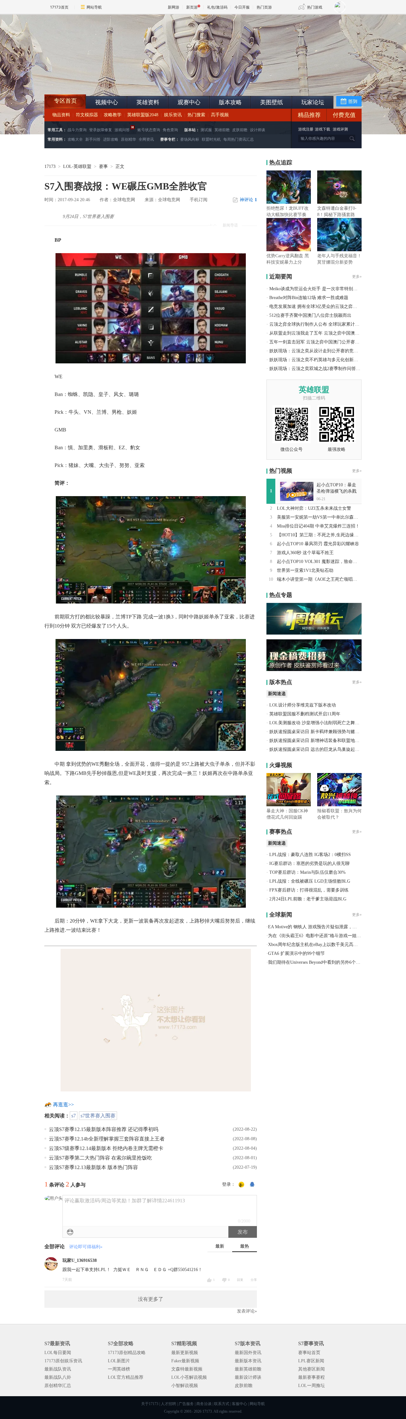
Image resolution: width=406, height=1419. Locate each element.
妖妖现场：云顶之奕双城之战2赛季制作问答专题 (317, 368)
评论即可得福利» (85, 1246)
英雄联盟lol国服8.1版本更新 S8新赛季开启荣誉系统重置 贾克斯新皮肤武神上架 (93, 79)
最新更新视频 (184, 1352)
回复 (240, 1280)
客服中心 (239, 1404)
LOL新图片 (119, 1360)
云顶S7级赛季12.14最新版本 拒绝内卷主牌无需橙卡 (106, 1148)
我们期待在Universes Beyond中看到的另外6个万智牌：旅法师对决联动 (336, 962)
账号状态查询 (148, 130)
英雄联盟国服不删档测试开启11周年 (304, 714)
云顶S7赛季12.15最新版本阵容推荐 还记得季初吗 (103, 1129)
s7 (73, 1115)
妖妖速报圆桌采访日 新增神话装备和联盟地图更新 (318, 740)
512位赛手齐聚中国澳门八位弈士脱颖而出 (310, 315)
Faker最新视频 (185, 1360)
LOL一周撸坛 (311, 1385)
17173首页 (59, 7)
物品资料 (61, 114)
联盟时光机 (211, 139)
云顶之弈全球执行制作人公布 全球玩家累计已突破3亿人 (324, 324)
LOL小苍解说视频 (189, 1377)
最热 (244, 1246)
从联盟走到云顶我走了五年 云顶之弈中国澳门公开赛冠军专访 (329, 333)
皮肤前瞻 (239, 130)
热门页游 (264, 7)
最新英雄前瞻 (248, 1369)
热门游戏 (314, 7)
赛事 (103, 166)
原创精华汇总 (57, 1385)
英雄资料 (147, 102)
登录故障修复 (100, 130)
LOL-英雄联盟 (77, 166)
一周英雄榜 (119, 1369)
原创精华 (128, 139)
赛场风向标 (189, 139)
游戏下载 (322, 129)
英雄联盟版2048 (142, 114)
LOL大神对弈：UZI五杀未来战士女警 (314, 508)
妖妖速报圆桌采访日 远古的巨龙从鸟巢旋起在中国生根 (323, 749)
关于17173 (149, 1404)
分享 (254, 1280)
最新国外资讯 (248, 1352)
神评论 (248, 199)
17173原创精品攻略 (127, 1352)
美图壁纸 (271, 102)
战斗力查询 (77, 130)
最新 (219, 1246)
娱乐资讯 (173, 114)
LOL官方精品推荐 (125, 1377)
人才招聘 (168, 1404)
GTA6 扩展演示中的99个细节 (296, 953)
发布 (243, 1232)
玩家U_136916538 (79, 1260)
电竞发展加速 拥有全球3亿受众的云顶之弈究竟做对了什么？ (328, 306)
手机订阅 (198, 199)
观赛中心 (189, 102)
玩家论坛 (312, 102)
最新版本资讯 (248, 1360)
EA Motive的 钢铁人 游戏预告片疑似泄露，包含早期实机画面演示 (332, 926)
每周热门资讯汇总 (238, 139)
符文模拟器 (87, 114)
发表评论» (247, 1311)
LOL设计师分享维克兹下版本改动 (302, 705)
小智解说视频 (184, 1385)
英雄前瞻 (222, 130)
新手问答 (93, 139)
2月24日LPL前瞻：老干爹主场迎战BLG (307, 899)
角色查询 (170, 130)
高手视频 (220, 114)
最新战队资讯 (57, 1369)
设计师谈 (257, 130)
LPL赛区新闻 (311, 1360)
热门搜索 (196, 114)
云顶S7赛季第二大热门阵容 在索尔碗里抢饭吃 (100, 1157)
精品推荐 (309, 115)
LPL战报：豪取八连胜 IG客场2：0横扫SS (310, 854)
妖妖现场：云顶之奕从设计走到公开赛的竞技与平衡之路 (324, 350)
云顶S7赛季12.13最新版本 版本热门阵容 (93, 1167)
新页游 (192, 7)
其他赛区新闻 (311, 1369)
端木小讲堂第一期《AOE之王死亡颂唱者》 (319, 579)
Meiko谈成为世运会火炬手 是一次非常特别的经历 (317, 288)
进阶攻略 (110, 139)
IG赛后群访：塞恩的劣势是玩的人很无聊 (309, 863)
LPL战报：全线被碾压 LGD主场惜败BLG (309, 881)
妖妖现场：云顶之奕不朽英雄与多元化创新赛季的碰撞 (322, 359)
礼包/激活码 (217, 7)
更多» (357, 276)
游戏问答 (122, 130)
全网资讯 (146, 139)
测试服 (206, 130)
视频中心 (106, 102)
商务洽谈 (204, 1404)
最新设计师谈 (248, 1377)
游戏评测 (340, 129)
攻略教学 (112, 114)
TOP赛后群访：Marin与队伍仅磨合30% (307, 872)
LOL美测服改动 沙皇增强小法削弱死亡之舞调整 (316, 722)
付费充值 (344, 115)
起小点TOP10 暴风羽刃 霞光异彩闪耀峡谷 (318, 543)
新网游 (173, 7)
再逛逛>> (63, 1104)
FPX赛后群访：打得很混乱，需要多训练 (309, 890)
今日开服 (242, 7)
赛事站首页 (309, 1352)
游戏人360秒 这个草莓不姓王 (305, 552)
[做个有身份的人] (241, 1185)
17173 (50, 166)
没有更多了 (150, 1299)
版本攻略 (230, 102)
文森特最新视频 (186, 1369)
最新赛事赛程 (311, 1377)
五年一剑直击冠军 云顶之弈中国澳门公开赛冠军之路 (321, 342)
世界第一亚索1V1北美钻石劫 (305, 570)
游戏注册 (306, 129)
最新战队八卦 (57, 1377)
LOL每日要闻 (57, 1352)
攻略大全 (75, 139)
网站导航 (94, 7)
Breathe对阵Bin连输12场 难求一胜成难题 (308, 297)
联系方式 (221, 1404)
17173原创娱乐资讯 (63, 1360)
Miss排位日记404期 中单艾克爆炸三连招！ (318, 526)
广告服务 (186, 1404)
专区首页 (65, 101)
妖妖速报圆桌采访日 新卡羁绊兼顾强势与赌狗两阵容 (321, 731)
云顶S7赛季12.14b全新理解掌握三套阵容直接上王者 (107, 1138)
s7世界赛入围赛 (98, 1115)
